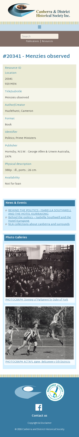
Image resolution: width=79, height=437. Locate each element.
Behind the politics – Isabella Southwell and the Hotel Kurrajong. (39, 219)
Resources (47, 41)
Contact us (39, 415)
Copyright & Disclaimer (40, 423)
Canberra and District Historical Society (43, 429)
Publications (32, 41)
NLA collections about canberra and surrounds (39, 224)
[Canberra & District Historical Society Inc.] (39, 10)
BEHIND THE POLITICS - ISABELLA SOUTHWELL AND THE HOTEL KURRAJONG (39, 212)
